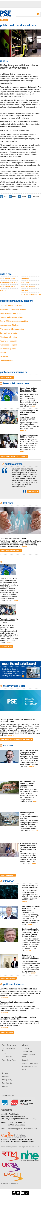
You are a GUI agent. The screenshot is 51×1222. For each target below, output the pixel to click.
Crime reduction (6, 361)
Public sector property (8, 345)
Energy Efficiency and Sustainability (14, 321)
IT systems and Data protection (12, 329)
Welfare (3, 353)
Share (24, 197)
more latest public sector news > (14, 456)
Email (14, 197)
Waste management (8, 349)
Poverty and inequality (8, 341)
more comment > (8, 875)
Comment (35, 197)
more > (35, 406)
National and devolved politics (11, 317)
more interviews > (8, 978)
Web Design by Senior (9, 1184)
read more (4, 997)
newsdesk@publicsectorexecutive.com (22, 1129)
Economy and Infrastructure (11, 305)
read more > (33, 491)
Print (5, 197)
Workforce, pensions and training (13, 309)
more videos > (6, 377)
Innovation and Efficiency (9, 325)
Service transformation (9, 333)
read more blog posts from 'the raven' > (16, 739)
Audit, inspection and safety (10, 313)
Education (4, 357)
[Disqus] (20, 236)
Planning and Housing (8, 337)
